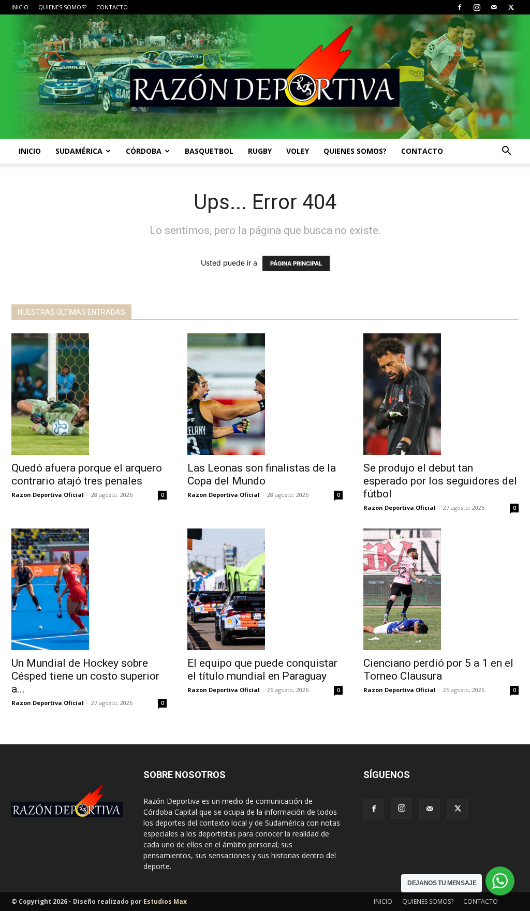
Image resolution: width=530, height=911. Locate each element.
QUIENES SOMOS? (62, 7)
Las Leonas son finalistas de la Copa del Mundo (261, 474)
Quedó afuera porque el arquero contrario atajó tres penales (86, 474)
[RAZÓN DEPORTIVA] (265, 76)
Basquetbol (209, 151)
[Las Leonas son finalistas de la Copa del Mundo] (265, 394)
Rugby (260, 151)
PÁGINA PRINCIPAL (296, 263)
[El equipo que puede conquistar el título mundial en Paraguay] (265, 589)
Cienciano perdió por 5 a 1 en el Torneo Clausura (438, 669)
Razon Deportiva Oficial (47, 494)
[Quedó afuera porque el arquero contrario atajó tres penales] (89, 394)
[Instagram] (476, 7)
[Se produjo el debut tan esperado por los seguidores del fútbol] (441, 394)
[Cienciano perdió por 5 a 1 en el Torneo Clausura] (441, 589)
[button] (506, 152)
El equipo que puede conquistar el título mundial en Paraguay (262, 669)
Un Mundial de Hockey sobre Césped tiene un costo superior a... (85, 676)
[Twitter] (511, 7)
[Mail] (494, 7)
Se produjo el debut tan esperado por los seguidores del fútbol (440, 481)
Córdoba (143, 151)
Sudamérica (78, 151)
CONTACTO (112, 7)
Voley (297, 151)
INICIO (19, 7)
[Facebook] (459, 7)
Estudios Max (165, 901)
